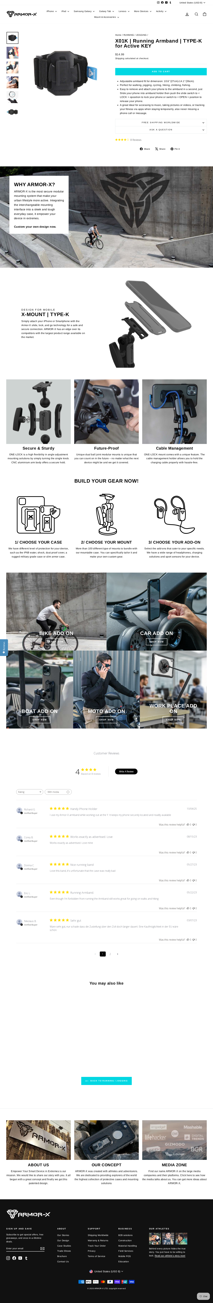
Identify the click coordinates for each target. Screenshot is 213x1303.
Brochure (62, 1256)
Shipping (119, 58)
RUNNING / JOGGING (135, 35)
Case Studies (64, 1246)
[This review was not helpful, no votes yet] (193, 824)
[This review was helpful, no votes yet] (188, 824)
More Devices (141, 11)
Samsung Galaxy (83, 11)
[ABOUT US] (38, 1140)
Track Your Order (97, 1246)
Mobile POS (124, 1256)
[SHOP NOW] (56, 612)
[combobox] (29, 792)
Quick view (30, 1037)
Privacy (91, 1251)
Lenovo (123, 11)
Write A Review (126, 771)
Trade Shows (64, 1251)
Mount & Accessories (105, 17)
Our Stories (63, 1235)
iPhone (51, 11)
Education (123, 1261)
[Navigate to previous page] (95, 954)
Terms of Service (96, 1256)
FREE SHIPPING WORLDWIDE (161, 122)
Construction (125, 1240)
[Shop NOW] (39, 690)
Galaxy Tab (105, 11)
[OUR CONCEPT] (106, 1140)
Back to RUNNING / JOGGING (109, 1081)
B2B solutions (125, 1235)
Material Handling (127, 1246)
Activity (160, 11)
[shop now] (156, 612)
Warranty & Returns (98, 1240)
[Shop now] (106, 690)
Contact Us (63, 1261)
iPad (64, 11)
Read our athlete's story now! (170, 1255)
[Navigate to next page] (118, 954)
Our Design (63, 1240)
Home (118, 35)
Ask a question (161, 129)
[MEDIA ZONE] (174, 1140)
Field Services (125, 1251)
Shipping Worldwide (98, 1235)
